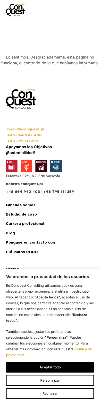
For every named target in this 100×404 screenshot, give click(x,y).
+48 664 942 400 (24, 135)
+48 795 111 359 (22, 140)
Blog (10, 233)
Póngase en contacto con (30, 242)
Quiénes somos (20, 205)
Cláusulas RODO (22, 251)
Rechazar (50, 393)
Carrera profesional (25, 223)
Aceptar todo (50, 367)
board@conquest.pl (26, 129)
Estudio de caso (21, 214)
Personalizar (50, 380)
